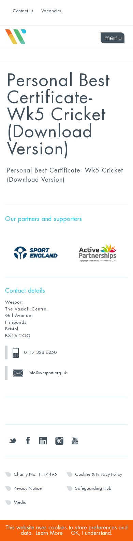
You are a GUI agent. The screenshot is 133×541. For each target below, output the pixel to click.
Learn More (49, 533)
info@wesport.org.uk (48, 373)
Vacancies (51, 11)
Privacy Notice (28, 488)
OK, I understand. (92, 533)
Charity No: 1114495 (35, 474)
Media (20, 502)
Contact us (23, 11)
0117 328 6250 (40, 352)
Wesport (35, 37)
